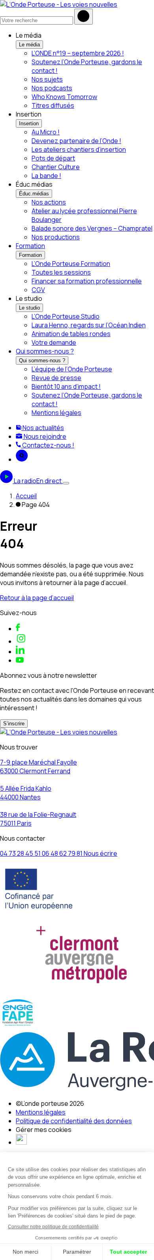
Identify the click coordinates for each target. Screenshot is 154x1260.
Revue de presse (56, 377)
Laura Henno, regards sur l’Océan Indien (89, 325)
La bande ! (46, 175)
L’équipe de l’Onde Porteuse (72, 369)
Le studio (29, 308)
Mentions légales (56, 412)
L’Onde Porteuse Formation (71, 263)
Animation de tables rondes (71, 333)
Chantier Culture (56, 167)
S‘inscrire (13, 724)
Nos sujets (47, 79)
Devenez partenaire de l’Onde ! (76, 140)
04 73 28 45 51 (21, 853)
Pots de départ (53, 158)
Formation (30, 245)
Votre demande (54, 342)
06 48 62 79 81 (63, 853)
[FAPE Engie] (18, 1026)
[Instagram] (21, 641)
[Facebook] (18, 628)
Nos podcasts (52, 88)
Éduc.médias (34, 194)
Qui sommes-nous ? (45, 351)
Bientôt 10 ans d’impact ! (66, 386)
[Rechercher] (83, 17)
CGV (38, 289)
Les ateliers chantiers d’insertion (79, 149)
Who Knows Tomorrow (64, 96)
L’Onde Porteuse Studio (66, 316)
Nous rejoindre (44, 436)
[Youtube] (20, 660)
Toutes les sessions (61, 272)
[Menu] (66, 483)
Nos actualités (42, 427)
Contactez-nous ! (47, 445)
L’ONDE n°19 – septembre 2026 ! (78, 53)
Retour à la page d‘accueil (37, 597)
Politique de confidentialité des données (74, 1121)
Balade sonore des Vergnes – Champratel (92, 228)
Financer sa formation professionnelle (87, 281)
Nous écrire (100, 853)
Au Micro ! (46, 132)
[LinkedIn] (20, 651)
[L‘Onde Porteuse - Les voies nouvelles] (58, 4)
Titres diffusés (53, 105)
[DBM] (21, 1142)
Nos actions (49, 202)
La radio (38, 480)
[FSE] (39, 912)
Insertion (29, 123)
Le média (29, 45)
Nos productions (56, 237)
